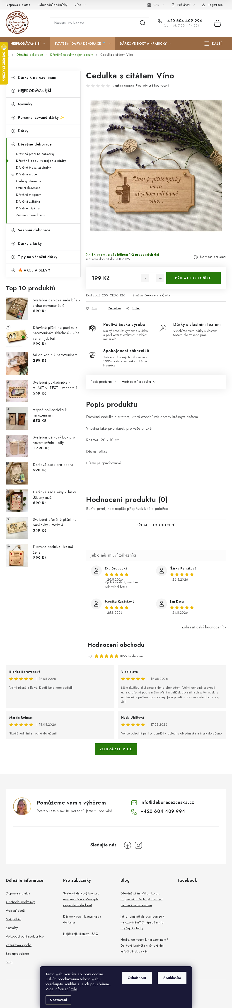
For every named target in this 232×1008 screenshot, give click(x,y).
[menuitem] (28, 43)
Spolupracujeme (17, 953)
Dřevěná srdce (26, 174)
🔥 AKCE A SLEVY (34, 270)
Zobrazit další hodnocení (202, 627)
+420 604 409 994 (183, 21)
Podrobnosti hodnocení (152, 85)
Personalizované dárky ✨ (41, 117)
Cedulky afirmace (28, 181)
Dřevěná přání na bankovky (35, 154)
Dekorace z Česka (158, 295)
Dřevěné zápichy (28, 208)
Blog (9, 962)
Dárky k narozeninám (37, 77)
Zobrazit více (116, 749)
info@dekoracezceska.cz (167, 802)
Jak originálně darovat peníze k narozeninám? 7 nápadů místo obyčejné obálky (142, 922)
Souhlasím (172, 978)
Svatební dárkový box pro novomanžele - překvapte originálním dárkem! (81, 899)
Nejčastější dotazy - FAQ (80, 933)
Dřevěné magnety (28, 194)
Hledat (142, 23)
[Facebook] (127, 845)
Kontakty (12, 928)
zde (74, 989)
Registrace (215, 4)
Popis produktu (101, 381)
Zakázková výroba (18, 945)
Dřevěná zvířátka (28, 201)
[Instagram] (138, 845)
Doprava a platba (18, 4)
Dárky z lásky (30, 243)
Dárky (23, 130)
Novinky (25, 104)
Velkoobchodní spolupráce (25, 936)
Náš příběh (13, 919)
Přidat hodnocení (156, 525)
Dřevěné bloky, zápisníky (33, 167)
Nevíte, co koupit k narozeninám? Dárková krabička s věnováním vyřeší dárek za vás (144, 945)
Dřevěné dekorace (35, 144)
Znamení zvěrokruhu (30, 215)
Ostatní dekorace (28, 188)
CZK (156, 4)
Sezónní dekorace (34, 230)
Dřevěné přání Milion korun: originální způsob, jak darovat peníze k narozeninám (141, 899)
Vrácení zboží (15, 910)
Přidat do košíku (193, 278)
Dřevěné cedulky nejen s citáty (41, 160)
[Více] (213, 43)
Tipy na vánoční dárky (38, 256)
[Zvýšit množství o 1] (160, 278)
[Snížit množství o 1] (145, 278)
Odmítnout (137, 978)
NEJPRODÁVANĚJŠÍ (34, 90)
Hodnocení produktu (136, 381)
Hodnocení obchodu (116, 644)
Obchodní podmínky (53, 4)
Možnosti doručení (213, 256)
